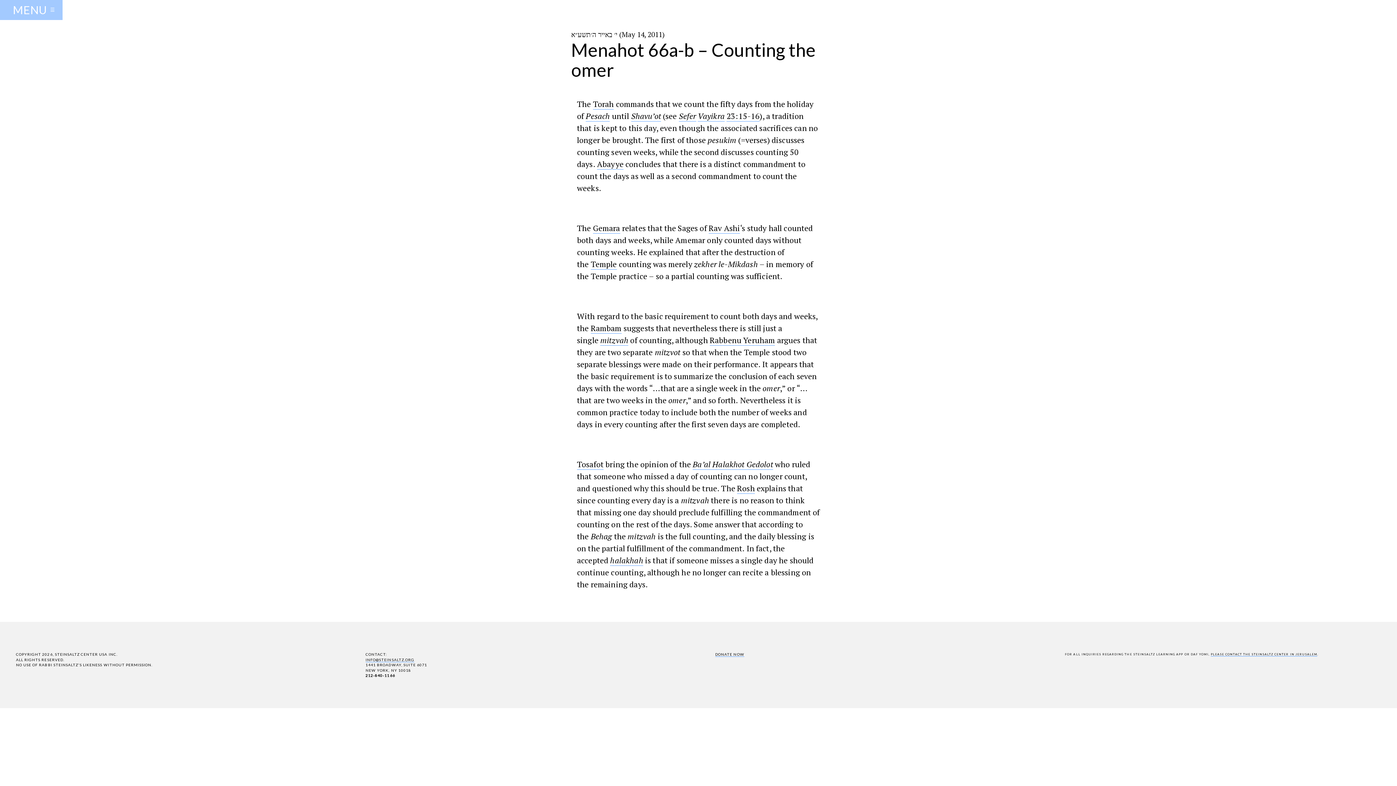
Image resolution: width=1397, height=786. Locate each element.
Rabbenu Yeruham (742, 340)
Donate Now (729, 654)
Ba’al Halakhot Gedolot (733, 464)
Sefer (687, 116)
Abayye (610, 164)
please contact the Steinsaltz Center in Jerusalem (1264, 654)
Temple (604, 264)
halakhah (626, 560)
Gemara (606, 228)
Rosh (746, 488)
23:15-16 (743, 116)
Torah (603, 104)
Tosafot (590, 464)
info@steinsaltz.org (390, 660)
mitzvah (614, 340)
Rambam (606, 328)
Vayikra (711, 116)
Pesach (598, 116)
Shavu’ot (646, 116)
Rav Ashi (724, 228)
